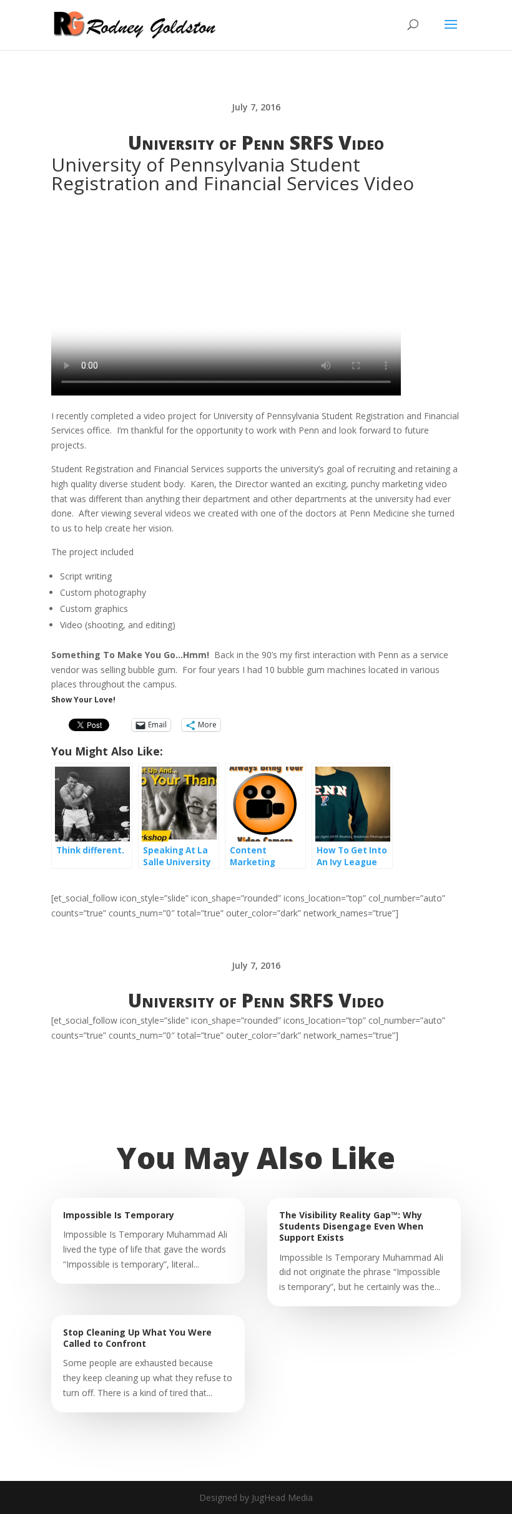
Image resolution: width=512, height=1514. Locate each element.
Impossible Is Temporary (118, 1215)
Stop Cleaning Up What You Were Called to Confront (137, 1337)
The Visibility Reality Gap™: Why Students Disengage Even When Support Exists (351, 1226)
